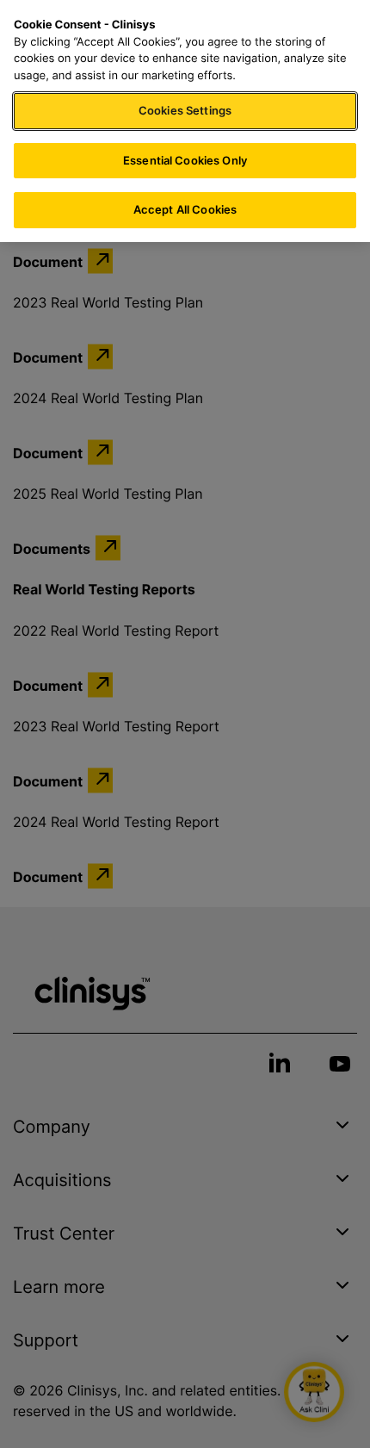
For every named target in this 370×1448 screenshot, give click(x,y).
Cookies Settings (185, 110)
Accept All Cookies (185, 209)
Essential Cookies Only (185, 160)
